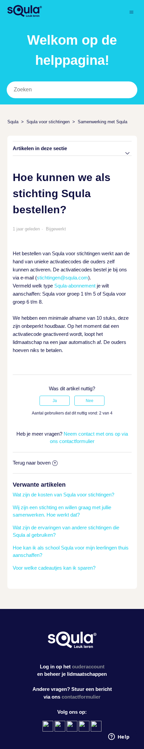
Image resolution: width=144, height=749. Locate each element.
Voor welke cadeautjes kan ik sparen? (54, 568)
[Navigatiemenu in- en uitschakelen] (131, 12)
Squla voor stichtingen (48, 121)
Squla (12, 121)
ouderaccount (88, 666)
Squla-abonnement (74, 286)
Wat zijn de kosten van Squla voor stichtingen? (63, 494)
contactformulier (81, 697)
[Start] (24, 15)
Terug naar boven (32, 463)
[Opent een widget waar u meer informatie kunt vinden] (118, 737)
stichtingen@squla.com (62, 277)
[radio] (55, 401)
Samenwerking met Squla (102, 121)
